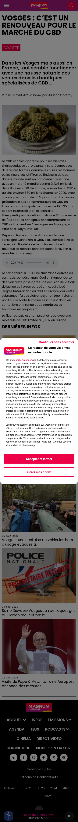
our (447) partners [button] (23, 359)
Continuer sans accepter (56, 342)
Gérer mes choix (39, 472)
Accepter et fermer (39, 459)
